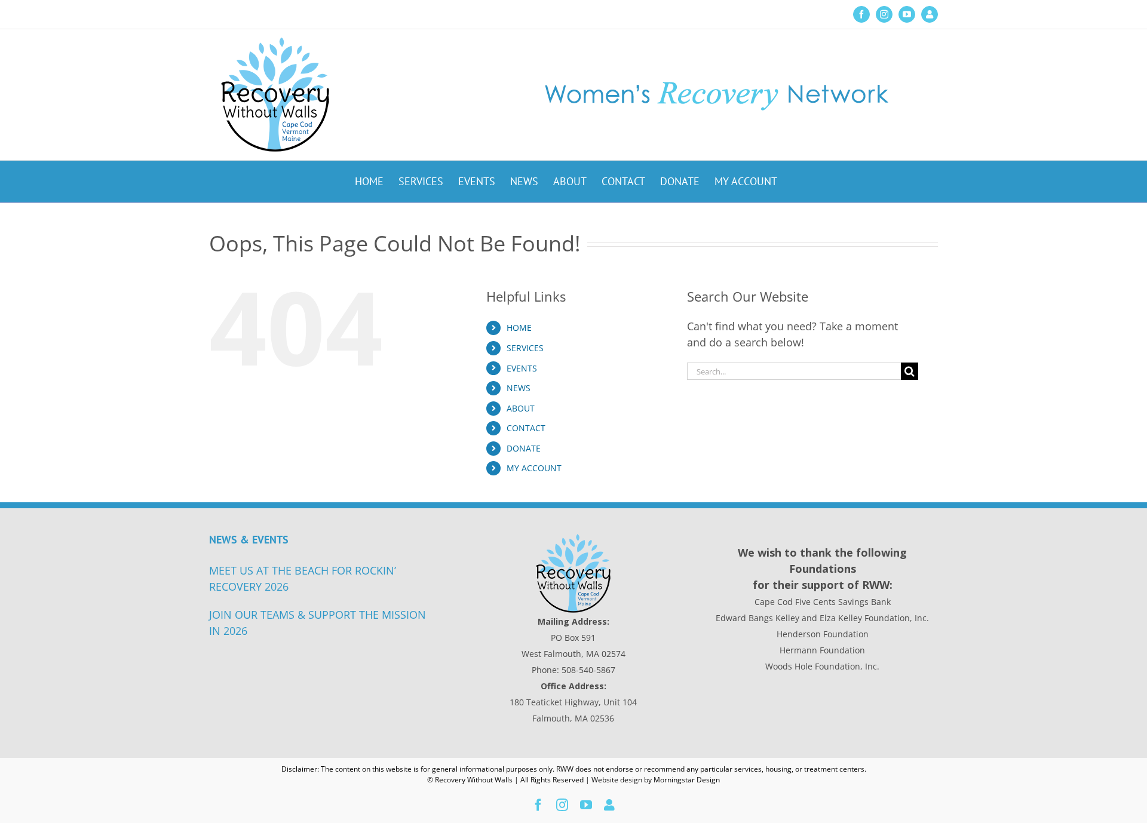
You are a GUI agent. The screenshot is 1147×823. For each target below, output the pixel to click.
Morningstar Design (687, 780)
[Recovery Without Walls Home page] (573, 573)
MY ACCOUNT (534, 468)
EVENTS (522, 368)
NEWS (518, 388)
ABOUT (521, 408)
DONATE (524, 448)
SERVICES (525, 348)
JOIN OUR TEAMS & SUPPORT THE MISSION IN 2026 (317, 622)
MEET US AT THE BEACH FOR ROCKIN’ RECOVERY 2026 (302, 578)
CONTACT (526, 428)
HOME (519, 327)
